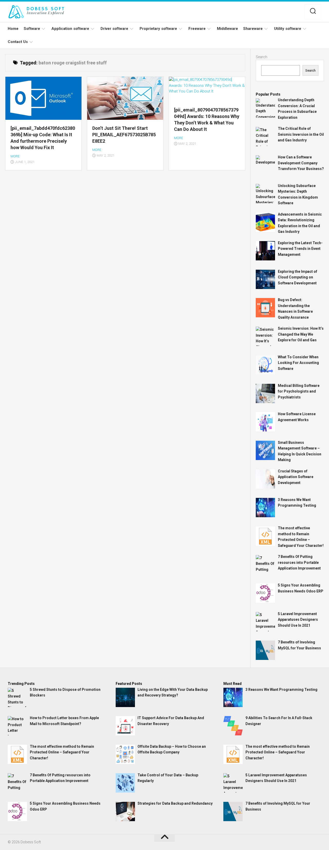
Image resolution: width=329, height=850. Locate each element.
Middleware (227, 28)
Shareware (253, 28)
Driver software (114, 28)
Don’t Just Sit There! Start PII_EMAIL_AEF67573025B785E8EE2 (124, 134)
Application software (70, 28)
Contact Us (18, 41)
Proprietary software (158, 28)
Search (261, 57)
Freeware (197, 28)
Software (32, 28)
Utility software (287, 28)
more (15, 156)
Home (13, 28)
